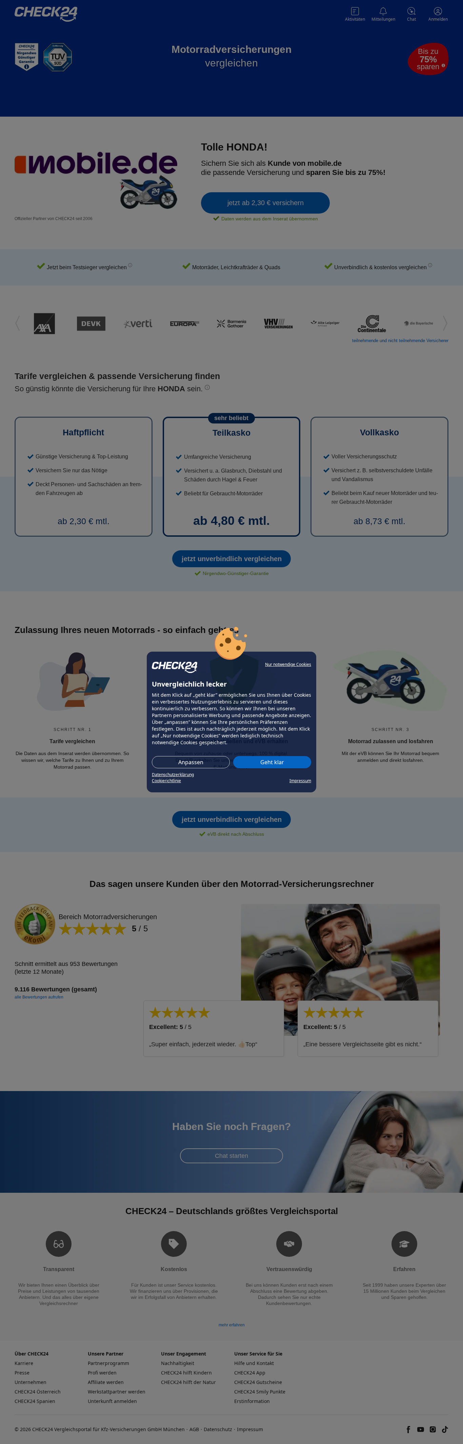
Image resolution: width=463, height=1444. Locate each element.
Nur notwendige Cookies (288, 664)
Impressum (300, 781)
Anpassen (190, 762)
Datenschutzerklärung (173, 774)
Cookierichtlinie (166, 781)
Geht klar (272, 762)
